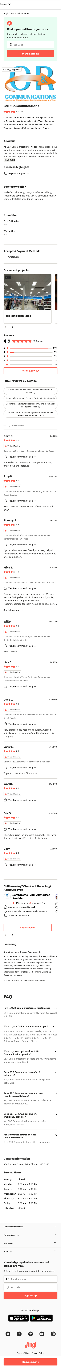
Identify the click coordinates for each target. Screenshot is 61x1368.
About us (8, 1251)
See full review (11, 610)
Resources (8, 1243)
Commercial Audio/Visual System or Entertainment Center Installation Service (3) (30, 414)
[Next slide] (12, 935)
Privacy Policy (38, 1353)
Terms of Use (23, 1353)
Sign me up (30, 1295)
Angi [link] (6, 13)
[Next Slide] (12, 327)
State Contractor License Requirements (22, 952)
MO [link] (12, 13)
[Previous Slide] (5, 327)
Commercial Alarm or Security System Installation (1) (30, 398)
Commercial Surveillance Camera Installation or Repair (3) (30, 391)
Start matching (30, 53)
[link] (28, 906)
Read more (9, 159)
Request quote (27, 927)
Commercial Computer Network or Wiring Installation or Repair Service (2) (30, 405)
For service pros (11, 1235)
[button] (28, 299)
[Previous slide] (5, 935)
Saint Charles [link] (23, 13)
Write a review (30, 370)
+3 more (45, 128)
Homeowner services (13, 1226)
